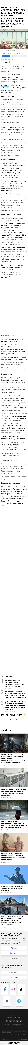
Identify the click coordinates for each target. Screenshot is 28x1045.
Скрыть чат (14, 719)
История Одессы (19, 3)
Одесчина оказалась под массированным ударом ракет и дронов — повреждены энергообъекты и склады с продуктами (16, 706)
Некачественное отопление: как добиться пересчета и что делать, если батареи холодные (13, 792)
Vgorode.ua (5, 85)
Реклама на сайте (14, 1015)
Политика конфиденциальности (14, 1017)
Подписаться (15, 977)
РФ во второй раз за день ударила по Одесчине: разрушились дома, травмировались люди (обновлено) (12, 921)
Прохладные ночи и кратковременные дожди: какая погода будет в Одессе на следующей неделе (14, 824)
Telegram (15, 953)
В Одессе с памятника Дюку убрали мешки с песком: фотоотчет (13, 888)
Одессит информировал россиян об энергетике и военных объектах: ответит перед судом (13, 857)
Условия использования (14, 1010)
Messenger (15, 958)
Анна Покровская (8, 59)
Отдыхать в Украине (6, 3)
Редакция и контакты (14, 1013)
